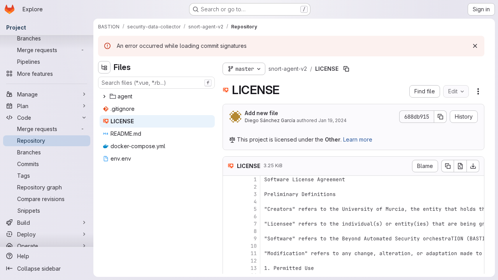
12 (254, 260)
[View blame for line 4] (229, 201)
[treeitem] (157, 96)
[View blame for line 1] (229, 179)
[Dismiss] (475, 46)
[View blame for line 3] (229, 194)
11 (254, 253)
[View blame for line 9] (229, 238)
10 (254, 246)
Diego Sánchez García (270, 120)
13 (254, 268)
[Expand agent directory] (104, 96)
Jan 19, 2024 (332, 120)
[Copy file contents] (447, 166)
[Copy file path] (346, 69)
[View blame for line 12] (229, 260)
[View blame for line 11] (229, 253)
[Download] (473, 166)
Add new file (261, 113)
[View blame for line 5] (229, 209)
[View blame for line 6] (229, 216)
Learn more (357, 139)
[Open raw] (460, 166)
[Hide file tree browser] (104, 67)
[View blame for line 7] (229, 224)
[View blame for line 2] (229, 187)
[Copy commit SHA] (440, 116)
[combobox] (156, 83)
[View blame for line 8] (229, 231)
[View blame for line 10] (229, 246)
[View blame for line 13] (229, 268)
